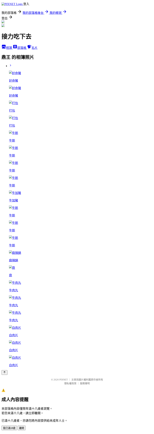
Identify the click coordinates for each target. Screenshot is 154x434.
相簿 (9, 47)
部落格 (22, 47)
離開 (21, 428)
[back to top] (5, 372)
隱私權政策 (70, 383)
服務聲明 (85, 383)
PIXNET (63, 379)
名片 (35, 47)
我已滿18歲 (9, 428)
